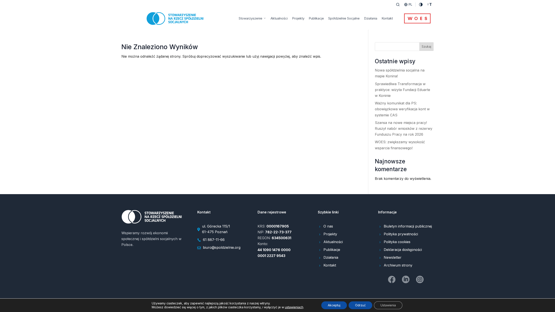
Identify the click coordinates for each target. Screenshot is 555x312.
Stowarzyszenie (250, 18)
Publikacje (316, 18)
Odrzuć (360, 305)
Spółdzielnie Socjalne (344, 18)
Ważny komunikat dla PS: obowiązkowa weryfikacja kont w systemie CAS (402, 109)
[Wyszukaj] (398, 4)
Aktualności (279, 18)
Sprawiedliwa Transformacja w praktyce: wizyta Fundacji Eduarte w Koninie (402, 90)
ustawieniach (294, 307)
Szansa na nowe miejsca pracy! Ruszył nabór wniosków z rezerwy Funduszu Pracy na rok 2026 (403, 128)
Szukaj (426, 46)
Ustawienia (388, 305)
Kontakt (387, 18)
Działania (370, 18)
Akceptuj (334, 305)
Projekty (298, 18)
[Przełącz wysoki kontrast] (421, 4)
